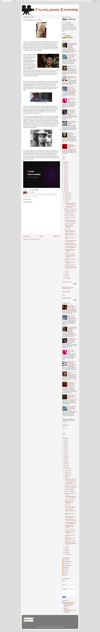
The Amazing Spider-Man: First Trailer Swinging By (70, 221)
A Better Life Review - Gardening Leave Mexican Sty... (69, 226)
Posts (65, 427)
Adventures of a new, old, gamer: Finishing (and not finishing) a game (69, 604)
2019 (65, 176)
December (67, 192)
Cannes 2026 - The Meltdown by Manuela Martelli (72, 362)
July (66, 201)
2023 (65, 169)
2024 (65, 167)
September (67, 198)
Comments (66, 429)
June (66, 271)
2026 (65, 164)
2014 (65, 185)
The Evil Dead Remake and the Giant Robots (70, 241)
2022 (65, 171)
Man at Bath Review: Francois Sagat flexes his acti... (70, 234)
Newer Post (26, 236)
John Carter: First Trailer (70, 223)
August (66, 199)
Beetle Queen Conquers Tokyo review (70, 262)
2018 (65, 178)
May (66, 273)
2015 (65, 183)
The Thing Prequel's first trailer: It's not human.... (70, 231)
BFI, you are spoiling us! (70, 215)
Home (41, 236)
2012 (65, 189)
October (67, 196)
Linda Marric (66, 567)
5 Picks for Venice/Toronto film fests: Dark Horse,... (70, 204)
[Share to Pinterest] (37, 190)
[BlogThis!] (33, 190)
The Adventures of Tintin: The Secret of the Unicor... (71, 244)
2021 (65, 173)
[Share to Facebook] (36, 190)
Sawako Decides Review (70, 264)
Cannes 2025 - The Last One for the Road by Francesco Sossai (72, 397)
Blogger (61, 626)
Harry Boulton (67, 563)
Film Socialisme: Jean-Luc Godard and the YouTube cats (70, 267)
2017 (65, 180)
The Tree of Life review (69, 253)
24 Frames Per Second (69, 602)
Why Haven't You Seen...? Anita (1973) (71, 99)
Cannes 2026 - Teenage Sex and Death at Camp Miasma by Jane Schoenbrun (71, 384)
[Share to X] (35, 190)
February (67, 278)
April (66, 274)
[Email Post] (30, 189)
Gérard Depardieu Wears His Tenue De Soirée (72, 77)
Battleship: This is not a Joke (71, 209)
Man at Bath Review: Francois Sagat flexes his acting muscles (72, 56)
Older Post (56, 236)
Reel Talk (66, 609)
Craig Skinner (66, 559)
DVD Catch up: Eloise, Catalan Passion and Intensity (69, 250)
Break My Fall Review (69, 213)
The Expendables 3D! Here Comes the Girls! (70, 207)
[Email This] (32, 190)
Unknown (66, 573)
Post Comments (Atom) (34, 239)
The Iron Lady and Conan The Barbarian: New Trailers (70, 256)
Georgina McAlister (68, 561)
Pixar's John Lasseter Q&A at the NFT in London (70, 211)
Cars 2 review (67, 228)
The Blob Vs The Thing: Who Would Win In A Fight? (72, 111)
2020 (65, 174)
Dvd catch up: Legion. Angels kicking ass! (71, 134)
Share (63, 294)
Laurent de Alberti (67, 565)
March (66, 276)
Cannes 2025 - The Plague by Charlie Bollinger (72, 122)
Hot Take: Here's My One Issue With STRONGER (70, 611)
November (67, 194)
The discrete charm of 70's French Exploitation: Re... (70, 247)
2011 (65, 191)
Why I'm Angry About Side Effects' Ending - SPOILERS (72, 44)
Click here (64, 421)
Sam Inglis (66, 571)
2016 (65, 182)
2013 (65, 187)
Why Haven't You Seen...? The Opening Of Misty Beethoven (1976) (72, 89)
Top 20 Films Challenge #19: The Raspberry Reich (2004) (72, 146)
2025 (65, 165)
